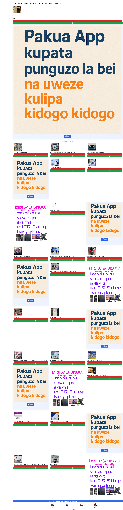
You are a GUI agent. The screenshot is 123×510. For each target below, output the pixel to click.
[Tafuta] (90, 1)
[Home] (89, 1)
